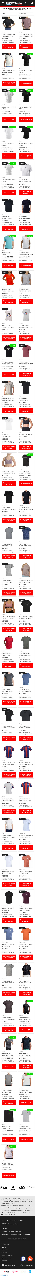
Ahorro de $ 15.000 (8, 265)
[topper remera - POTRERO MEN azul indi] (26, 679)
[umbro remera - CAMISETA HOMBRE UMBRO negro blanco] (26, 1007)
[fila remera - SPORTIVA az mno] (26, 206)
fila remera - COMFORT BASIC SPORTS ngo (7, 218)
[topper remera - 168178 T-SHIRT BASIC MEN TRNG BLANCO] (9, 825)
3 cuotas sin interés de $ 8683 (26, 192)
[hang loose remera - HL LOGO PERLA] (9, 861)
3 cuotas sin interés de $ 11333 (9, 483)
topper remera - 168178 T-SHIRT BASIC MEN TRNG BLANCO (8, 837)
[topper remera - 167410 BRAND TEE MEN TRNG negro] (9, 497)
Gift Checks (5, 1252)
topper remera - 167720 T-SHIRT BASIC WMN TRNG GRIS (8, 1019)
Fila (2, 214)
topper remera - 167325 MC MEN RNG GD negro (26, 509)
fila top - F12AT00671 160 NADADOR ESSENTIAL (25, 436)
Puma (20, 578)
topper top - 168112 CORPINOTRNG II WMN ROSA (8, 473)
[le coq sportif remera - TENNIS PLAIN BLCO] (26, 242)
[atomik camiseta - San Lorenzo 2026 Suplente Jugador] (9, 788)
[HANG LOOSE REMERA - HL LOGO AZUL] (9, 934)
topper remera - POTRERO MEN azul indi (25, 691)
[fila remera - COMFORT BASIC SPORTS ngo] (9, 206)
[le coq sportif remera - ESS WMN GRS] (26, 278)
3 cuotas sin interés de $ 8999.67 (26, 520)
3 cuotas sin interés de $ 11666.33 (9, 46)
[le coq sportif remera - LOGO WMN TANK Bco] (9, 315)
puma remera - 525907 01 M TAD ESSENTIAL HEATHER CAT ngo (26, 618)
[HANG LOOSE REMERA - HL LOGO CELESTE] (26, 825)
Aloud (20, 68)
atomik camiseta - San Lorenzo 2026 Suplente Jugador (8, 800)
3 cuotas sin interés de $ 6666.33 (9, 301)
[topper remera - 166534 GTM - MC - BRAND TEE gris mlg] (9, 533)
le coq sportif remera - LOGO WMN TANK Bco (8, 327)
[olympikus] (13, 1187)
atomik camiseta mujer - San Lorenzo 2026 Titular (26, 764)
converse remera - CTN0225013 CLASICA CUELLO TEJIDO (8, 363)
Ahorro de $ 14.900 (26, 1102)
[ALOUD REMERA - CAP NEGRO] (26, 96)
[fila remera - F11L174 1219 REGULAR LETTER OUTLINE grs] (9, 388)
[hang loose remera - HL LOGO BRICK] (26, 861)
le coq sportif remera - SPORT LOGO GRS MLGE (26, 327)
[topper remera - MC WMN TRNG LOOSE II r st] (26, 23)
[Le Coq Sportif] (3, 1187)
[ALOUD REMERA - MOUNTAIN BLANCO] (26, 169)
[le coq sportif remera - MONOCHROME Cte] (9, 242)
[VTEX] (15, 1271)
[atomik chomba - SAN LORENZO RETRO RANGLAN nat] (9, 60)
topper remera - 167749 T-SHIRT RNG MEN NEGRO (25, 1055)
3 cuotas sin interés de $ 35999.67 (9, 83)
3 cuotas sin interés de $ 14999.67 (9, 665)
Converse (4, 359)
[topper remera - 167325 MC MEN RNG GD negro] (26, 497)
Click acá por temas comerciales (12, 1231)
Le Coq (3, 250)
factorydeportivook (9, 1265)
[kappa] (31, 1187)
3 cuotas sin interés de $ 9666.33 (9, 556)
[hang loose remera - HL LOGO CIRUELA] (26, 897)
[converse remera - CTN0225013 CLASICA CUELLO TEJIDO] (9, 351)
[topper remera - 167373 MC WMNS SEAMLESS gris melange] (9, 570)
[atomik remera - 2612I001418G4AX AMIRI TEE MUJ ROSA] (26, 351)
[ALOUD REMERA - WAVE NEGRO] (26, 60)
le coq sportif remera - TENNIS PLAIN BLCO (26, 254)
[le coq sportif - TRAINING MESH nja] (9, 278)
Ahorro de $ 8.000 (26, 483)
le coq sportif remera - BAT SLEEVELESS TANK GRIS (8, 1128)
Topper (4, 32)
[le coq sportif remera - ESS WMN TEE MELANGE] (26, 1116)
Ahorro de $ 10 (26, 1030)
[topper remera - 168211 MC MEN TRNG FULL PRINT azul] (26, 533)
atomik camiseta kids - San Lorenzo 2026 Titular (8, 764)
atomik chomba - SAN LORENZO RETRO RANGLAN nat (8, 72)
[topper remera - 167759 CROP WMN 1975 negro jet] (26, 715)
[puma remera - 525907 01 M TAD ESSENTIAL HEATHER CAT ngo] (26, 606)
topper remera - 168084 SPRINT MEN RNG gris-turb (25, 655)
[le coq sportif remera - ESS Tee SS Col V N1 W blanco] (26, 1079)
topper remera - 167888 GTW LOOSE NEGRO (25, 982)
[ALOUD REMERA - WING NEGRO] (26, 133)
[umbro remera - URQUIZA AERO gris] (9, 1043)
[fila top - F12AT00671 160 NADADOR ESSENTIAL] (26, 424)
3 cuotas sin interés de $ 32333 (9, 774)
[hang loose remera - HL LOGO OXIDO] (26, 934)
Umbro (21, 1015)
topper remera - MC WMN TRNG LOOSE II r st (25, 36)
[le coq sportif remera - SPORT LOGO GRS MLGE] (26, 315)
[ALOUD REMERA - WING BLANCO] (9, 169)
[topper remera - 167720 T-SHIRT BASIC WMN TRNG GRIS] (9, 1007)
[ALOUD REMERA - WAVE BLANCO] (9, 96)
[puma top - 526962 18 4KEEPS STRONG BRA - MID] (9, 606)
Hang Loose (22, 833)
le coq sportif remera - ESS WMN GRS (25, 291)
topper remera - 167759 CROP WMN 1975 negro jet (24, 727)
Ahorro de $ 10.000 (26, 1139)
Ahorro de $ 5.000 (26, 265)
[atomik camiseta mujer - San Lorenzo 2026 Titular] (26, 752)
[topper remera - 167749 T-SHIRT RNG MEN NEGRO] (26, 1043)
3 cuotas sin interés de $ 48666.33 (9, 811)
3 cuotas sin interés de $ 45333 (26, 774)
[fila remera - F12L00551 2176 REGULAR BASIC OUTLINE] (26, 388)
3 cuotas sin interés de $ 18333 (9, 629)
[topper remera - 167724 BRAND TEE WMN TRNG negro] (26, 460)
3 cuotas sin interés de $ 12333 (26, 556)
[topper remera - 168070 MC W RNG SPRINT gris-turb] (9, 679)
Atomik (3, 68)
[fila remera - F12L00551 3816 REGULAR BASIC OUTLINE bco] (9, 424)
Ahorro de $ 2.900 (8, 374)
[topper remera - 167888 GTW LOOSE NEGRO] (26, 970)
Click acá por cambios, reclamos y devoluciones (16, 1234)
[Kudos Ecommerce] (7, 1271)
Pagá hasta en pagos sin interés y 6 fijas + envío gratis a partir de (17, 9)
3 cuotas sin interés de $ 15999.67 (26, 665)
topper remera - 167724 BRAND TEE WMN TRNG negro (24, 473)
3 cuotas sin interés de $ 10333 (26, 702)
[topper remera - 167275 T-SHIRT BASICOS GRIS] (9, 1079)
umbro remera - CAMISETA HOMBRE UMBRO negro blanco (26, 1019)
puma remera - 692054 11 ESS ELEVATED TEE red (7, 655)
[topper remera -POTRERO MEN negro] (9, 715)
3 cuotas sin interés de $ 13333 (9, 592)
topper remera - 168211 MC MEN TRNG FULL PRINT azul (25, 545)
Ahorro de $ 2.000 (26, 83)
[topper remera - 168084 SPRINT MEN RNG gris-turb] (26, 642)
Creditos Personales (7, 1255)
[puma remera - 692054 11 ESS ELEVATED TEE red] (9, 642)
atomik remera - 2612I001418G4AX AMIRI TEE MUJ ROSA (26, 363)
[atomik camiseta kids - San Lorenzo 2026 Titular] (9, 752)
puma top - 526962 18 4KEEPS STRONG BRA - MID (8, 618)
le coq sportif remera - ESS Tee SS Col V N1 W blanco (25, 1092)
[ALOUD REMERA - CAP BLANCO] (9, 133)
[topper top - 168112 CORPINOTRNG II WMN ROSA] (9, 460)
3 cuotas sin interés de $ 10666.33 (26, 447)
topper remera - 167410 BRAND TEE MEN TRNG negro (8, 509)
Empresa (4, 1247)
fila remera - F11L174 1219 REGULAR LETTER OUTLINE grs (8, 400)
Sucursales (5, 1250)
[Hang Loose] (22, 1187)
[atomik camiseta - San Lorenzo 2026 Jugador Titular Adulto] (26, 788)
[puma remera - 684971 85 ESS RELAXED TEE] (26, 570)
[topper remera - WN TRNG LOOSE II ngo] (9, 23)
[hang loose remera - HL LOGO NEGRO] (9, 897)
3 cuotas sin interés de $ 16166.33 (26, 228)
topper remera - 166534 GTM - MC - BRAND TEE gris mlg (8, 545)
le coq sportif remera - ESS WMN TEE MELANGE (25, 1128)
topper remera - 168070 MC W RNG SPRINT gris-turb (7, 691)
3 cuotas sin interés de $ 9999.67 (9, 228)
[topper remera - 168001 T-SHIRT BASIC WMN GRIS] (9, 970)
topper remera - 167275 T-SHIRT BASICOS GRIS (7, 1092)
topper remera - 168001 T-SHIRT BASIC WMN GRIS (8, 982)
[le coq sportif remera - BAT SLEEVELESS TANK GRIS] (9, 1116)
